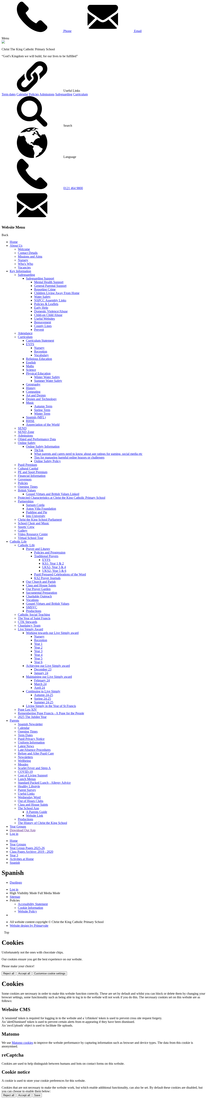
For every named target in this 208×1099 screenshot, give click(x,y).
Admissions (46, 94)
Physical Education (38, 373)
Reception (40, 351)
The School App (28, 808)
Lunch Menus (27, 779)
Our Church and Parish (41, 581)
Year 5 (38, 658)
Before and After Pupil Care (36, 753)
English (31, 362)
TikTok (38, 450)
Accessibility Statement (33, 904)
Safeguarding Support (40, 278)
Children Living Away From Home (56, 293)
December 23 (42, 669)
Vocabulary (41, 355)
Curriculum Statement (40, 340)
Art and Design (36, 395)
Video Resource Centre (33, 534)
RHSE (30, 421)
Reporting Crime (45, 289)
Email (137, 31)
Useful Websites (44, 318)
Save (37, 1095)
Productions (33, 611)
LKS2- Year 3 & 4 (54, 567)
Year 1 (38, 644)
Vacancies (24, 267)
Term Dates (25, 735)
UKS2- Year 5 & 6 (54, 570)
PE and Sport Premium (32, 472)
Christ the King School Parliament (40, 519)
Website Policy (27, 911)
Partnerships (26, 501)
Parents (14, 720)
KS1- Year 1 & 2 (53, 563)
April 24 (39, 687)
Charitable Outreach (39, 596)
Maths (30, 366)
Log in (14, 834)
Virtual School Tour (30, 538)
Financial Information (32, 475)
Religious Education (39, 359)
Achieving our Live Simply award (48, 665)
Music (30, 402)
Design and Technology (41, 399)
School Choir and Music (33, 523)
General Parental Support (50, 285)
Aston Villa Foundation (41, 508)
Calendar (22, 94)
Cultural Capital (28, 468)
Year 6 (38, 662)
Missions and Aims (30, 256)
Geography (33, 384)
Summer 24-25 (43, 702)
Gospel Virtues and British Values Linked (52, 494)
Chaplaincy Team (29, 625)
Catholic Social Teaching (34, 614)
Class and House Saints (41, 585)
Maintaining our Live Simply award (49, 676)
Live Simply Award (30, 629)
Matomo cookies (22, 1042)
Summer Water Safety (48, 380)
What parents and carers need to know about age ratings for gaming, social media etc (88, 454)
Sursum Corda (35, 505)
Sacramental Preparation (41, 592)
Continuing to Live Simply (43, 691)
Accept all (24, 973)
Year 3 (38, 651)
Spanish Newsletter (30, 724)
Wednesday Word (29, 797)
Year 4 (38, 654)
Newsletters (25, 757)
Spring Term (42, 410)
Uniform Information (31, 742)
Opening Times (28, 486)
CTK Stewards (27, 622)
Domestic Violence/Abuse (51, 311)
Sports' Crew (26, 527)
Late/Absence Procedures (34, 749)
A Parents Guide (36, 812)
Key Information (20, 271)
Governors (24, 479)
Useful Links (26, 793)
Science (31, 369)
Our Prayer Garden (38, 589)
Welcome (24, 249)
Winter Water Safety (47, 377)
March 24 (40, 684)
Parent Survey (27, 790)
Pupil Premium (27, 464)
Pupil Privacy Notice (31, 739)
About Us (16, 245)
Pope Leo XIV (27, 709)
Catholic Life (18, 541)
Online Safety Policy (47, 461)
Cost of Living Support (33, 775)
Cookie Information (30, 907)
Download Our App (23, 830)
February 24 (42, 680)
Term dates (9, 94)
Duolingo (16, 882)
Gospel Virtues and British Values (47, 603)
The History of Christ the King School (42, 823)
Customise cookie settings (49, 973)
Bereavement (42, 322)
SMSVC (31, 607)
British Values (27, 490)
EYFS (30, 344)
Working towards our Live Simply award (52, 633)
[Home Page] (3, 42)
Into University (35, 516)
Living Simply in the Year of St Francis (51, 706)
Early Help (41, 307)
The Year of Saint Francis (34, 618)
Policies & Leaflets (46, 304)
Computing (33, 391)
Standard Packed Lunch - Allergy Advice (44, 782)
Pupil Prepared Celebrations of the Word (60, 574)
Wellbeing (24, 760)
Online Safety (27, 443)
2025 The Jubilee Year (32, 717)
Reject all (8, 973)
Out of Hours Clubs (30, 801)
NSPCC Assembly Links (50, 300)
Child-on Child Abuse (48, 315)
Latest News (26, 746)
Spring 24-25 (42, 698)
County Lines (43, 326)
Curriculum (80, 94)
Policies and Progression (49, 552)
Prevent (39, 329)
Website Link (34, 815)
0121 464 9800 (73, 188)
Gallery (22, 530)
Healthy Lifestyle (29, 786)
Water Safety (42, 296)
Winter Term (42, 413)
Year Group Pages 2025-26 (27, 848)
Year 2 (38, 647)
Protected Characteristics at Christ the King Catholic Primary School (61, 497)
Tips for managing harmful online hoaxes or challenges (69, 457)
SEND (22, 428)
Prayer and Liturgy (38, 549)
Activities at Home (22, 859)
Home (14, 242)
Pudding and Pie (36, 512)
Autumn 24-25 (43, 695)
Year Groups (18, 826)
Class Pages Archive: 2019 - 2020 (31, 851)
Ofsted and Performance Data (37, 439)
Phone (67, 31)
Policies (34, 94)
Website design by (29, 925)
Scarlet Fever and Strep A (34, 768)
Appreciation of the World (43, 424)
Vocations (32, 600)
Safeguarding (63, 94)
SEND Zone (26, 432)
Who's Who (25, 264)
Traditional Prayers (46, 556)
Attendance (25, 333)
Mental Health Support (48, 282)
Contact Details (28, 253)
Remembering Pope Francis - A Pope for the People (51, 713)
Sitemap (15, 896)
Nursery (23, 260)
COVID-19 (25, 771)
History (31, 388)
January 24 (41, 673)
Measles (23, 764)
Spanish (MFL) (36, 417)
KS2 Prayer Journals (47, 578)
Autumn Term (43, 406)
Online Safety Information (43, 446)
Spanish (15, 862)
